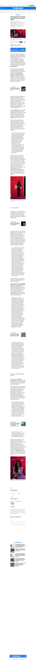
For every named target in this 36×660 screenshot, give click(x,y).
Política (15, 10)
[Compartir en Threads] (16, 42)
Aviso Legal (21, 659)
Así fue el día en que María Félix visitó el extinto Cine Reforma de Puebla (15, 89)
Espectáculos (24, 10)
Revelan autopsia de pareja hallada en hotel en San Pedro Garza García (20, 549)
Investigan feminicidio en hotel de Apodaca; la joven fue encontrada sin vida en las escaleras (20, 560)
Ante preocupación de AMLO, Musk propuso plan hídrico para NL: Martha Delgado (15, 224)
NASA (11, 390)
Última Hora (2, 10)
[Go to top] (24, 656)
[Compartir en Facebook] (13, 42)
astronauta (19, 493)
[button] (24, 42)
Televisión (19, 10)
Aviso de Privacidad (16, 659)
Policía (11, 10)
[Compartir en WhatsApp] (11, 42)
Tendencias (29, 10)
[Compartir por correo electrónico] (18, 42)
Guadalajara (15, 5)
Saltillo (27, 5)
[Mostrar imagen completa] (24, 178)
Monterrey (9, 5)
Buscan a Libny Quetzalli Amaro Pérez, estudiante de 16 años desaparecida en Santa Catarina (20, 555)
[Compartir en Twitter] (15, 42)
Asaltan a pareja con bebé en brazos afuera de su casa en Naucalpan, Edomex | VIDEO (14, 335)
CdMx (5, 5)
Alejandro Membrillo (17, 44)
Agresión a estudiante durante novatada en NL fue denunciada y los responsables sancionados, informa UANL (15, 424)
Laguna (19, 5)
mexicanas (13, 493)
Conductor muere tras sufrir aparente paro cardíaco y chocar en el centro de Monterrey (20, 564)
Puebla (23, 5)
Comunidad (7, 10)
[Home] (18, 8)
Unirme (22, 49)
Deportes (34, 10)
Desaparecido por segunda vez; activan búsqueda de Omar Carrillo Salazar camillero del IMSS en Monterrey (20, 545)
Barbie (19, 110)
